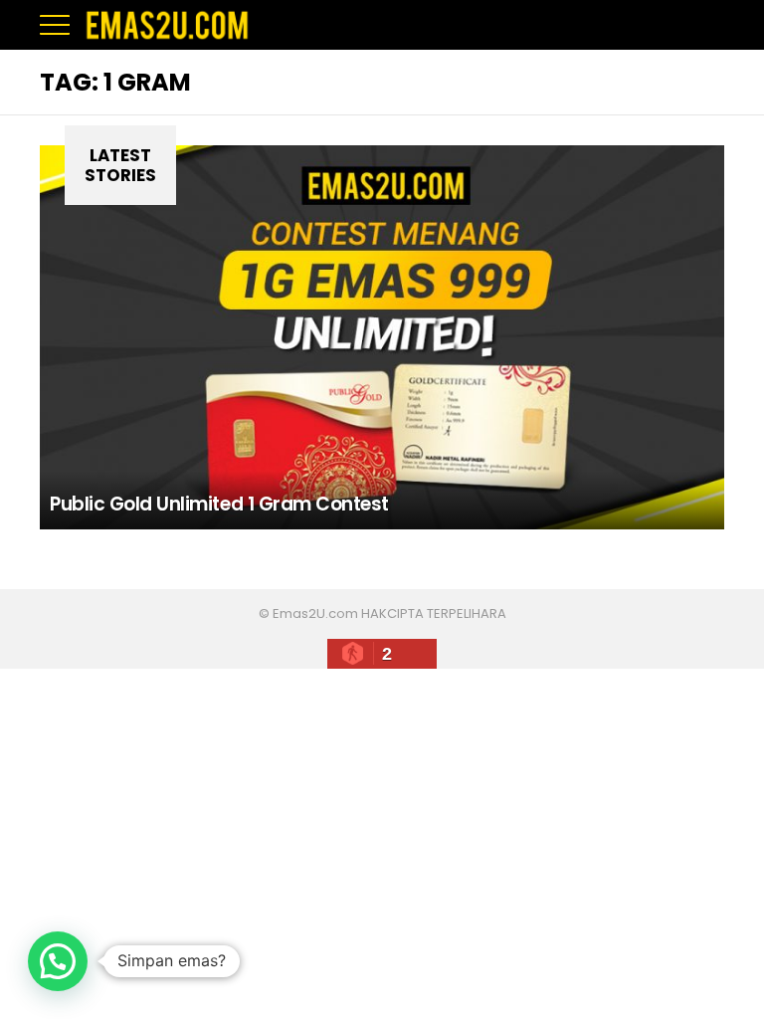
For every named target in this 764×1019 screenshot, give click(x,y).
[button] (58, 961)
